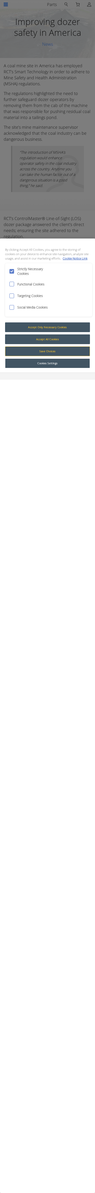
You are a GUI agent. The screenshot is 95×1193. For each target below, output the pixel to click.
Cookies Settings (47, 363)
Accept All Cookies (47, 339)
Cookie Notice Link (75, 258)
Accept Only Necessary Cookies (47, 327)
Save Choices (47, 351)
